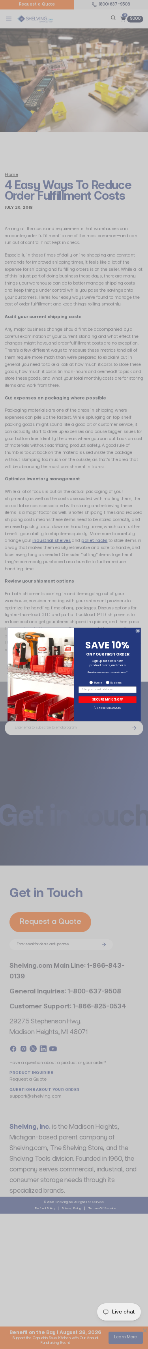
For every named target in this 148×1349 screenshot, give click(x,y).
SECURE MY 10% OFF (107, 699)
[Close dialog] (137, 631)
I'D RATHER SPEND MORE (107, 707)
